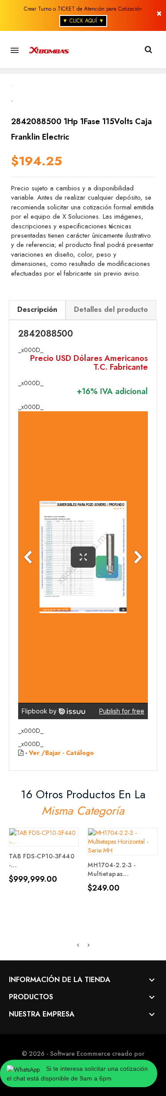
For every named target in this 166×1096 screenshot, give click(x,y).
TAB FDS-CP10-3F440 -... (41, 860)
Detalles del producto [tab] (111, 309)
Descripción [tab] (37, 309)
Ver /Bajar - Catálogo (61, 752)
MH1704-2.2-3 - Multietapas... (111, 869)
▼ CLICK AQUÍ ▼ (83, 21)
